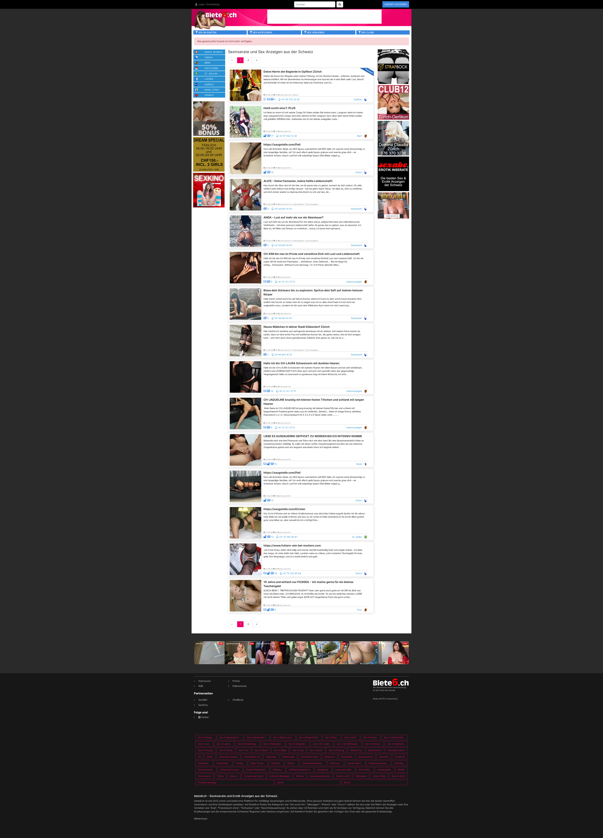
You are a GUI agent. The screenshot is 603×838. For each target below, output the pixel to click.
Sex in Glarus (370, 737)
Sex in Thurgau (205, 750)
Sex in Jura (203, 743)
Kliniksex (277, 769)
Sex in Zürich (316, 750)
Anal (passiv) (204, 776)
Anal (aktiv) (364, 769)
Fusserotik (400, 756)
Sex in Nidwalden (272, 743)
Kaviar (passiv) (205, 769)
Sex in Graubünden (394, 737)
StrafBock (238, 699)
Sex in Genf (350, 737)
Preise (236, 680)
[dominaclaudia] (393, 137)
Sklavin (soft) (343, 776)
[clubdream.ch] (209, 154)
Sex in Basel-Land (282, 737)
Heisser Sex (356, 750)
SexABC (202, 699)
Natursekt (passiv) (228, 756)
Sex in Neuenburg (247, 743)
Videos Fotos (379, 776)
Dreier (210, 756)
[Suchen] (340, 4)
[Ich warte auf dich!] (393, 217)
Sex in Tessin (226, 750)
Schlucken (203, 763)
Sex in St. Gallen (321, 743)
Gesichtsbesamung (312, 763)
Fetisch (291, 763)
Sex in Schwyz (372, 743)
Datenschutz (240, 685)
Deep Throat (256, 763)
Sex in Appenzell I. (256, 737)
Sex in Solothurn (395, 743)
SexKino (203, 704)
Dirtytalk (275, 763)
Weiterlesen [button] (200, 818)
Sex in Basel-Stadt (308, 737)
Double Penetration (256, 769)
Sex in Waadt (261, 750)
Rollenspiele (288, 756)
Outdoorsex (222, 763)
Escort (347, 782)
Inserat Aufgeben (396, 4)
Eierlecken (329, 756)
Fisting (239, 763)
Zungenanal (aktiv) (253, 776)
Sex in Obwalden (297, 743)
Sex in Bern (331, 737)
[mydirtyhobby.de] (209, 118)
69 (199, 756)
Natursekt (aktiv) (396, 750)
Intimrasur (335, 763)
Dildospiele (361, 776)
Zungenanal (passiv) (319, 776)
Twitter (204, 717)
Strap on (233, 776)
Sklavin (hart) (398, 776)
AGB (200, 685)
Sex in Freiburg (336, 750)
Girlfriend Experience (299, 769)
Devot (280, 782)
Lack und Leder (343, 769)
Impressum (204, 680)
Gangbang (322, 769)
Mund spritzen (365, 756)
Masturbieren (375, 750)
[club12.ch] (393, 102)
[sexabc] (393, 173)
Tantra (220, 776)
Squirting (398, 763)
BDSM (401, 769)
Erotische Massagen (279, 776)
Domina (300, 776)
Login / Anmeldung (208, 4)
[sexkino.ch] (209, 189)
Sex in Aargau (205, 737)
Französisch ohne (309, 756)
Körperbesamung (377, 763)
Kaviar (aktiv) (354, 763)
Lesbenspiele (384, 769)
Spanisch (383, 756)
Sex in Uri (243, 750)
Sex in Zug (297, 750)
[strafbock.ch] (393, 66)
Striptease (271, 756)
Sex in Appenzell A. (229, 737)
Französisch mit (252, 756)
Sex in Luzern (224, 743)
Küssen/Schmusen (229, 769)
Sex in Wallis (280, 750)
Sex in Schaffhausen (347, 743)
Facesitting (346, 756)
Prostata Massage (207, 782)
